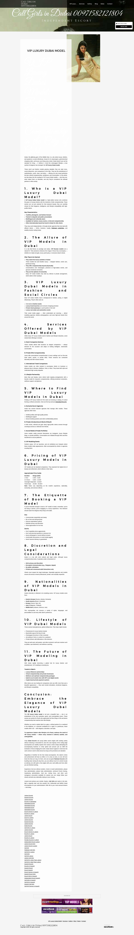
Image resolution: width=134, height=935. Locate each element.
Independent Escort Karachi (32, 878)
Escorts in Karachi (29, 866)
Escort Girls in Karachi (30, 876)
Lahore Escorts (28, 795)
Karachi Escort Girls (30, 874)
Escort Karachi (28, 870)
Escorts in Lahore (29, 813)
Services (81, 4)
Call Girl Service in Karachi (31, 886)
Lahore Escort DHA (29, 844)
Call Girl (26, 848)
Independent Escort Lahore (32, 842)
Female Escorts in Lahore (31, 840)
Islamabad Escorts (29, 803)
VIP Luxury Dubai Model (55, 921)
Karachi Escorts (28, 797)
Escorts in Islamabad (30, 801)
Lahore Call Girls (29, 858)
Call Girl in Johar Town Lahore (32, 860)
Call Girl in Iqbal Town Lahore (32, 862)
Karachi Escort (28, 868)
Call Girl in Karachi (29, 882)
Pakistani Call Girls (29, 850)
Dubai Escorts (28, 825)
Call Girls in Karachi (29, 880)
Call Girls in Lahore (29, 828)
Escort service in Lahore (31, 811)
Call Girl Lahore (28, 856)
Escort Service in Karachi (31, 872)
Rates (102, 4)
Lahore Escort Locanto (30, 846)
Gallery (89, 4)
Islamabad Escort (29, 807)
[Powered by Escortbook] (109, 926)
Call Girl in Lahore (29, 852)
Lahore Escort (28, 815)
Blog (96, 4)
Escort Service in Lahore (31, 832)
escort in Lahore (28, 817)
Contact (109, 4)
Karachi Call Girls (29, 884)
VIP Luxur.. (73, 4)
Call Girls (27, 854)
